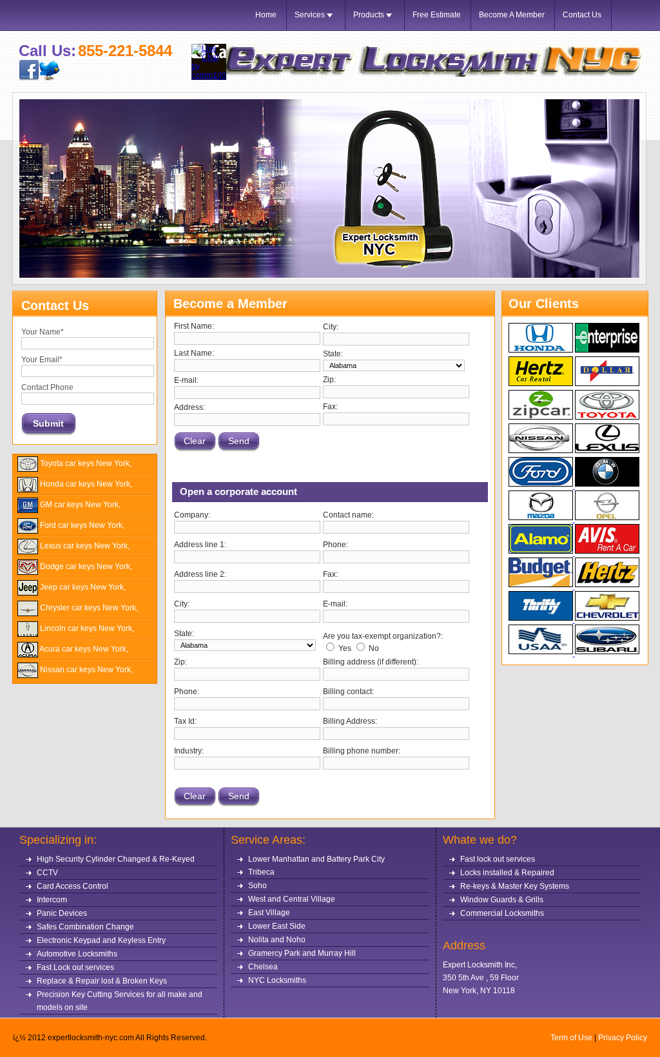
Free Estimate (436, 14)
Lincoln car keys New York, (86, 628)
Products (369, 14)
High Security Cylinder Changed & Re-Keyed (116, 859)
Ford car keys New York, (81, 525)
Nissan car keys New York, (85, 669)
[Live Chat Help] (208, 75)
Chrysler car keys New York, (88, 607)
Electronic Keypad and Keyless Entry (101, 940)
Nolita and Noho (277, 939)
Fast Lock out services (75, 967)
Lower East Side (277, 926)
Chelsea (263, 966)
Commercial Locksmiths (502, 913)
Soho (257, 885)
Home (266, 14)
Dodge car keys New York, (85, 566)
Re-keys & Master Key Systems (514, 886)
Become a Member (512, 14)
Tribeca (261, 872)
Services (311, 14)
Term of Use (571, 1037)
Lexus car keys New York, (84, 545)
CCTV (47, 872)
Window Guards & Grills (501, 899)
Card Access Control (72, 886)
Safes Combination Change (85, 926)
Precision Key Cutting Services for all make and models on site (119, 1001)
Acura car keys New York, (83, 649)
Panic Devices (62, 913)
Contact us (582, 14)
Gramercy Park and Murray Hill (302, 953)
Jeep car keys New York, (82, 587)
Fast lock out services (497, 859)
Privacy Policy (622, 1037)
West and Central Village (291, 899)
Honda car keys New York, (85, 484)
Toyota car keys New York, (84, 463)
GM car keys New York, (79, 504)
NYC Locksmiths (277, 980)
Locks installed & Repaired (507, 872)
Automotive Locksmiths (77, 953)
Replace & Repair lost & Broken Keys (102, 980)
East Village (269, 912)
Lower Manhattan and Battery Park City (316, 859)
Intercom (52, 899)
